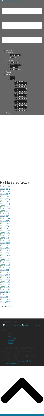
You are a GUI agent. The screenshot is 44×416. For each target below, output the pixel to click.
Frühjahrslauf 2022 (20, 91)
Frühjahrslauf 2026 (20, 82)
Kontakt (10, 343)
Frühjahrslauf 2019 (20, 94)
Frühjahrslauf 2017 (20, 98)
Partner (8, 113)
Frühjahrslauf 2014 (20, 106)
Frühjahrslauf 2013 (20, 108)
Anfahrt (8, 72)
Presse (12, 77)
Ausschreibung (15, 55)
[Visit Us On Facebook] (31, 325)
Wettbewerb (10, 53)
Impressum (11, 338)
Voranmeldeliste (15, 65)
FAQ (9, 336)
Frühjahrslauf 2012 (20, 110)
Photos (12, 79)
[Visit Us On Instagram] (12, 325)
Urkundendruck (15, 69)
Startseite (9, 50)
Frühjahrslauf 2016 (20, 101)
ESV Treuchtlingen (25, 361)
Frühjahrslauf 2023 (20, 89)
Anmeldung (14, 62)
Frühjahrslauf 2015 (20, 103)
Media (8, 74)
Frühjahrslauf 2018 (20, 96)
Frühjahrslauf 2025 (20, 84)
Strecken (13, 57)
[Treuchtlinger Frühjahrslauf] (13, 1)
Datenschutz (12, 341)
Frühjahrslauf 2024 (20, 86)
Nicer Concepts (12, 363)
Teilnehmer (10, 60)
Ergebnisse (14, 67)
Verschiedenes (13, 334)
